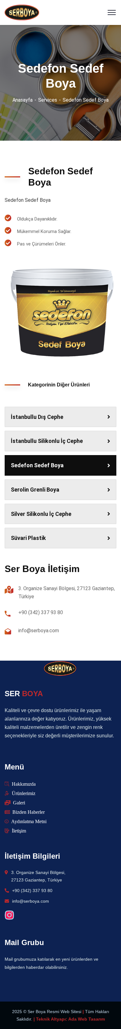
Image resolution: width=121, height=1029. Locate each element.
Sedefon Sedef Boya (37, 465)
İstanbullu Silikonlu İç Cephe (47, 441)
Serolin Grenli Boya (35, 489)
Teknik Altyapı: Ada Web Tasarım (70, 1019)
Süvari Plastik (28, 538)
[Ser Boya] (22, 12)
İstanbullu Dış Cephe (37, 417)
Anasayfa (22, 100)
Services (47, 100)
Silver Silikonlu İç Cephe (41, 514)
